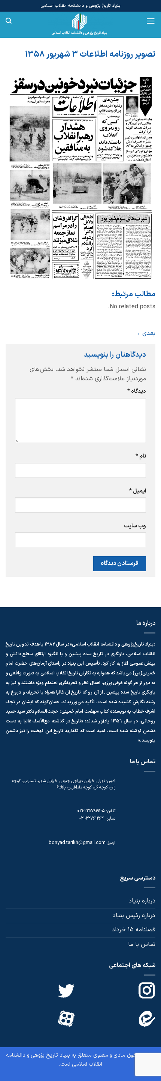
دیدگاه (136, 391)
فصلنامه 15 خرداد (133, 929)
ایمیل (137, 491)
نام (141, 456)
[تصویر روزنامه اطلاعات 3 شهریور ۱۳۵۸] (80, 177)
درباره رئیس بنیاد (134, 915)
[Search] (9, 21)
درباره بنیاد (142, 900)
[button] (150, 21)
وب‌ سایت (135, 526)
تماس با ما (141, 944)
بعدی (144, 333)
